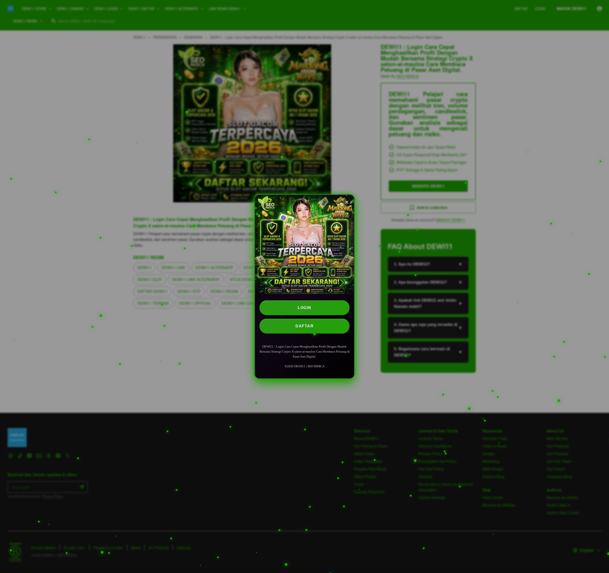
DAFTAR (304, 326)
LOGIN (304, 308)
